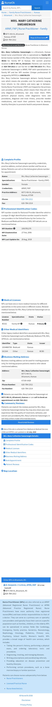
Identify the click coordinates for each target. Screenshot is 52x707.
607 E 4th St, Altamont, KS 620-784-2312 (24, 589)
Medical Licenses (12, 448)
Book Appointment (13, 460)
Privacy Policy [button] (26, 704)
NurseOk (9, 2)
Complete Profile (12, 440)
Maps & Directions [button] (38, 37)
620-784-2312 (27, 199)
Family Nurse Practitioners (20, 12)
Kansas (37, 12)
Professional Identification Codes (19, 444)
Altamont (8, 15)
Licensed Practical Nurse (17, 683)
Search (37, 8)
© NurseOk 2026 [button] (26, 695)
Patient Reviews (12, 464)
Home (4, 12)
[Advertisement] (26, 132)
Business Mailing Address (16, 456)
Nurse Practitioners (15, 678)
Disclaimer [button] (26, 700)
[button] (14, 228)
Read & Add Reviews (26, 422)
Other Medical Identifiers (15, 452)
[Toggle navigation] (47, 2)
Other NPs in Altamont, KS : (15, 580)
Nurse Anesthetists (14, 688)
